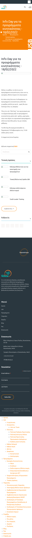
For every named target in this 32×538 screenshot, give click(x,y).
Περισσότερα (24, 252)
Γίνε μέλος (10, 519)
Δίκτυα (9, 449)
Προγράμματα (14, 34)
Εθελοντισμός (11, 516)
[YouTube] (5, 1)
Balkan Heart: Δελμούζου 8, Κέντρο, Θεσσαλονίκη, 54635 (13, 347)
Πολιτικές (10, 429)
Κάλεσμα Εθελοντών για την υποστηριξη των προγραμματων (19, 169)
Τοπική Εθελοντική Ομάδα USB (20, 179)
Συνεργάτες (11, 425)
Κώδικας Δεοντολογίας (17, 441)
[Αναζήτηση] (29, 152)
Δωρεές (9, 524)
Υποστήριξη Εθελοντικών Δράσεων (18, 487)
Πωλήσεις (10, 526)
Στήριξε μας (7, 536)
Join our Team (14, 427)
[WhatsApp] (15, 1)
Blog (2, 323)
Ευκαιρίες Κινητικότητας (15, 461)
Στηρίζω (3, 319)
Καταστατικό (14, 454)
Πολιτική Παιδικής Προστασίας (20, 432)
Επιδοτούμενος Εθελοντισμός (19, 468)
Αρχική (5, 34)
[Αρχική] (4, 7)
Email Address (6, 373)
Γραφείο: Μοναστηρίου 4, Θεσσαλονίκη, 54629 (17, 352)
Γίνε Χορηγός (11, 521)
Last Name (4, 386)
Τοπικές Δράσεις (10, 37)
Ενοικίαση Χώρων (13, 512)
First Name (4, 380)
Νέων (12, 463)
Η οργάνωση (11, 422)
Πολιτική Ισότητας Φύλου (18, 434)
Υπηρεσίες (4, 316)
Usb (2, 309)
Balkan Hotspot (12, 444)
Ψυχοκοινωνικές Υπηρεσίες (15, 485)
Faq (2, 326)
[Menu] (30, 7)
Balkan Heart (11, 446)
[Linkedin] (12, 1)
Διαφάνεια (10, 451)
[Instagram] (9, 1)
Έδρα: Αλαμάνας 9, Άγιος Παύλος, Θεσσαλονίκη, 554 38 (17, 341)
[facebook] (2, 1)
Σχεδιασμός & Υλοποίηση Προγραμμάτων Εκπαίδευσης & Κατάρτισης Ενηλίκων (17, 502)
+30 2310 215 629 (8, 356)
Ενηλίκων (13, 466)
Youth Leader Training (17, 199)
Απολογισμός (14, 456)
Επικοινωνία (4, 330)
